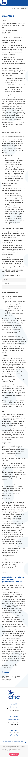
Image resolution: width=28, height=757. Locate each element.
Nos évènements (14, 710)
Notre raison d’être (14, 723)
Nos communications (14, 709)
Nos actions (14, 707)
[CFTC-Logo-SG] (14, 690)
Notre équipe (14, 724)
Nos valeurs (14, 721)
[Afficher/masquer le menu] (24, 3)
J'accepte (14, 754)
